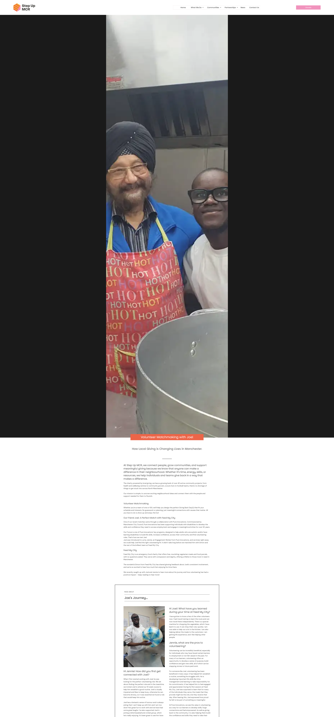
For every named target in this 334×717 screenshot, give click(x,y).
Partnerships (230, 7)
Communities (213, 7)
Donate (308, 7)
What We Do (196, 7)
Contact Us (254, 7)
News (243, 7)
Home (183, 7)
